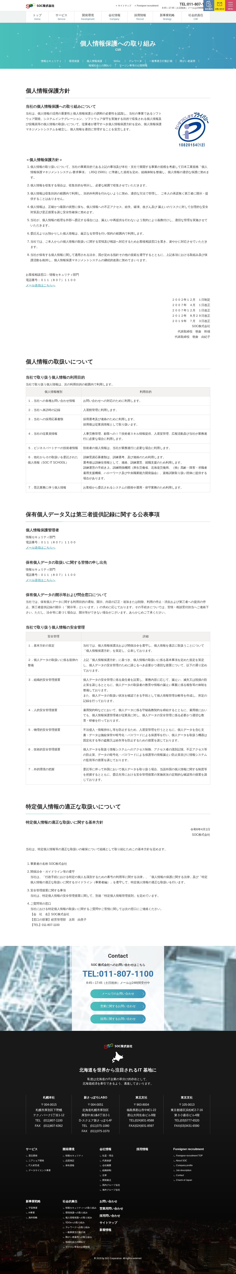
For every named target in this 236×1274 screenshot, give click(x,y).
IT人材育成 (34, 1165)
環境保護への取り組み (76, 1212)
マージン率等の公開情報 (133, 65)
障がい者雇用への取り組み (78, 1237)
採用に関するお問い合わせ (118, 1018)
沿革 (104, 1175)
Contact (180, 1175)
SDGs (117, 61)
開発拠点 (106, 1180)
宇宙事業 (33, 1208)
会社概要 (106, 1165)
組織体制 (106, 1170)
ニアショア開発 (36, 1160)
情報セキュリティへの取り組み (80, 1208)
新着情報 (105, 1229)
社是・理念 (107, 1155)
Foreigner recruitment (147, 5)
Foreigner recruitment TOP (189, 1155)
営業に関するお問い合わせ (118, 1006)
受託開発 (33, 1155)
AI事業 (31, 1212)
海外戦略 (33, 1217)
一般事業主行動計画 (160, 61)
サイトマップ (124, 5)
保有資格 (69, 1165)
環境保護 (74, 61)
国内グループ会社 (111, 1185)
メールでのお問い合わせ (118, 993)
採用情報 (142, 1149)
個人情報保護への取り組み (78, 1217)
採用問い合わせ (110, 1215)
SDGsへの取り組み (75, 1222)
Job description (183, 1170)
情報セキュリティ (51, 61)
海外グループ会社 (111, 1190)
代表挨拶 (106, 1160)
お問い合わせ (108, 1201)
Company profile (184, 1165)
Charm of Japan (184, 1180)
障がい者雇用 (187, 61)
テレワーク (135, 61)
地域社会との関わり (100, 65)
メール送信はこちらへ (40, 285)
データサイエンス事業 (40, 1170)
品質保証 (69, 1160)
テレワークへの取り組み (77, 1227)
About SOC (181, 1160)
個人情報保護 (94, 61)
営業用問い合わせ (111, 1208)
